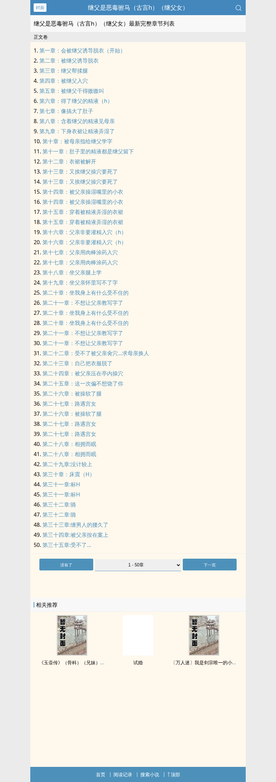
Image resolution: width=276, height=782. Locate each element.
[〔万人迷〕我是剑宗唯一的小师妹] (204, 653)
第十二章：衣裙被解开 (69, 161)
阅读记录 (122, 774)
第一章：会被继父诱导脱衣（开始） (82, 50)
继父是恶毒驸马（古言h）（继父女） (138, 7)
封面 (40, 7)
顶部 (175, 774)
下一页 (210, 565)
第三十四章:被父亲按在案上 (75, 534)
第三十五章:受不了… (66, 545)
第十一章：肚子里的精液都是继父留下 (88, 151)
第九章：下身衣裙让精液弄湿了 (77, 131)
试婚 (138, 662)
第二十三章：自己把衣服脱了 (77, 363)
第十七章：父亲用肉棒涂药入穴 (80, 252)
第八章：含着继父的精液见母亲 (77, 121)
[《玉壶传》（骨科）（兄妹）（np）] (72, 653)
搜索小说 (149, 774)
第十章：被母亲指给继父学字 (77, 141)
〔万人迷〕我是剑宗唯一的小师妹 (206, 662)
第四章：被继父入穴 (63, 80)
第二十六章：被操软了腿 (72, 393)
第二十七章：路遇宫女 (69, 403)
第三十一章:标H (61, 484)
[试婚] (138, 653)
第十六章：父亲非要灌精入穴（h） (84, 232)
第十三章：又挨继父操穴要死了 (80, 171)
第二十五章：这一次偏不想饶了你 (82, 383)
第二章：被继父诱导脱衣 (69, 60)
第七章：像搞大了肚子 (66, 111)
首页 (100, 774)
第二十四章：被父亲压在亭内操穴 (82, 373)
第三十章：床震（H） (68, 474)
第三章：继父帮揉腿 (63, 70)
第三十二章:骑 (59, 504)
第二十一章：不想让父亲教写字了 (82, 302)
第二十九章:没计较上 (67, 464)
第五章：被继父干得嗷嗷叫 (71, 91)
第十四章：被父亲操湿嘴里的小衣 (82, 191)
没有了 (66, 565)
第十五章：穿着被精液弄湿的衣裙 (82, 212)
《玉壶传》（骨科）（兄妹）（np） (77, 662)
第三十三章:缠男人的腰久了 (75, 524)
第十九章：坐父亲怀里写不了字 (80, 282)
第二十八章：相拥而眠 (69, 444)
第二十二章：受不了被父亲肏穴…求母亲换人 (95, 353)
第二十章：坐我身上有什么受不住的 (85, 292)
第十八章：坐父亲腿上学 (72, 272)
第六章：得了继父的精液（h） (76, 101)
